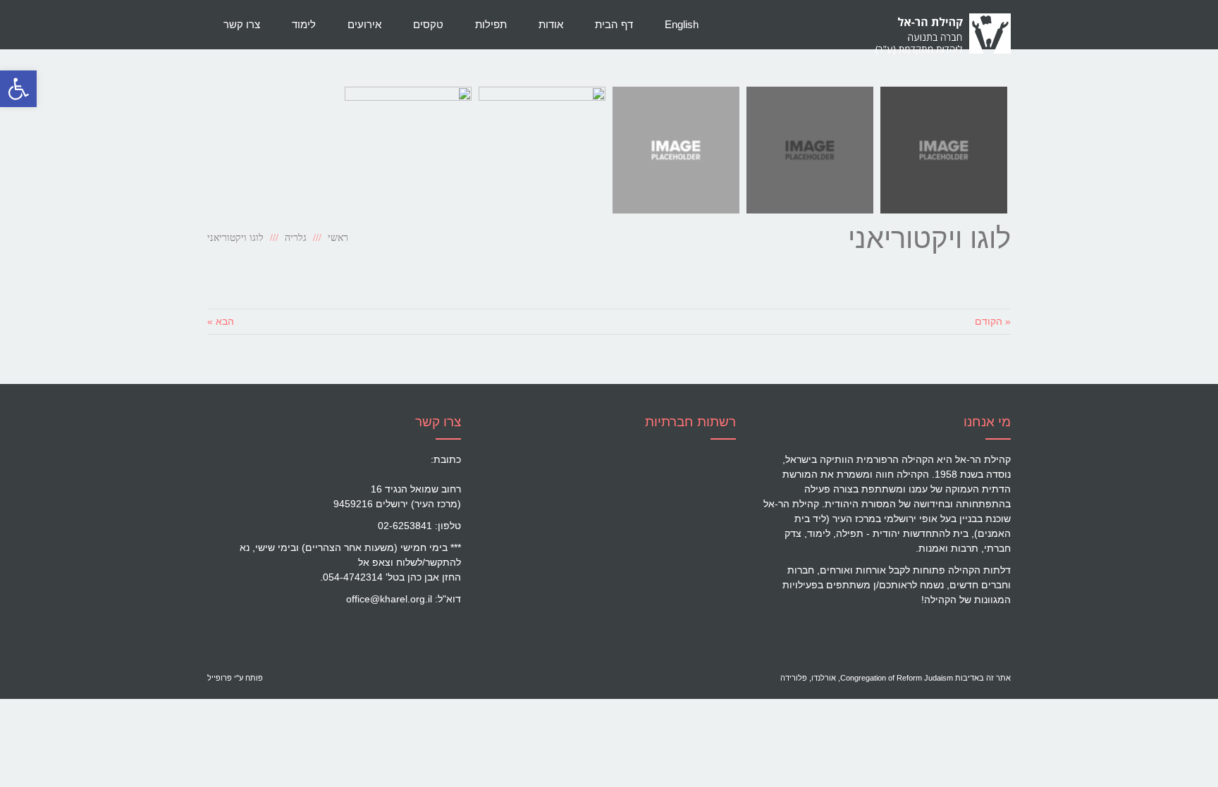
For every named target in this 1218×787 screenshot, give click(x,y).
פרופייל (219, 678)
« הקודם (993, 321)
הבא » (220, 321)
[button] (18, 88)
